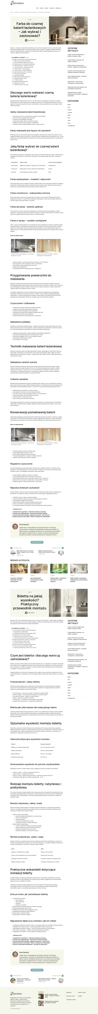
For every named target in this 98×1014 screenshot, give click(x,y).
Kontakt (80, 996)
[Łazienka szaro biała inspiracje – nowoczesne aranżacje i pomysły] (23, 245)
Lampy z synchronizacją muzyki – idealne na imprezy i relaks (52, 996)
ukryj (27, 57)
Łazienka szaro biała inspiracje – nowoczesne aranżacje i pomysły (22, 254)
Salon (69, 120)
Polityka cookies (70, 996)
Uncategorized (71, 125)
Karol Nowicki (31, 40)
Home (11, 12)
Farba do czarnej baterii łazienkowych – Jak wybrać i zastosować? (30, 944)
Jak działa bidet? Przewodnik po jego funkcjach (36, 579)
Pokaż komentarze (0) (37, 542)
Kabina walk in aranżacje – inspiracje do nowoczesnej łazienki (78, 579)
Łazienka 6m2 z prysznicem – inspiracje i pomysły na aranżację (29, 511)
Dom (69, 107)
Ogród (69, 115)
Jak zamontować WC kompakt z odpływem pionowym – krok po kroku (31, 515)
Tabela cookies (82, 992)
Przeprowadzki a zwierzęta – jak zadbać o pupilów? (52, 1002)
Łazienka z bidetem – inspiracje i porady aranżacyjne (17, 579)
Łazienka (17, 12)
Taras (69, 123)
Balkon (69, 104)
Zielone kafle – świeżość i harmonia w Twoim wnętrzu (58, 579)
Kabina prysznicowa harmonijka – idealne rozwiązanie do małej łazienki (47, 254)
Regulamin (69, 992)
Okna (69, 117)
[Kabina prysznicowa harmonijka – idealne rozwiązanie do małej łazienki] (49, 245)
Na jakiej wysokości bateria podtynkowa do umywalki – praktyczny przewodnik (78, 94)
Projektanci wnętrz (71, 999)
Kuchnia (70, 110)
